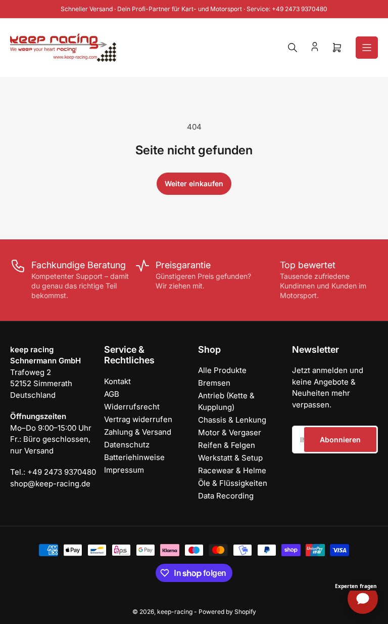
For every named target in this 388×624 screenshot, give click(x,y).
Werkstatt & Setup (230, 458)
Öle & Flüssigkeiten (232, 483)
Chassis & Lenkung (232, 420)
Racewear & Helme (232, 470)
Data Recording (226, 496)
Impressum (124, 470)
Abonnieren (340, 439)
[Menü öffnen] (367, 47)
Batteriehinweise (134, 457)
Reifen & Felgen (226, 445)
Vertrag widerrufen (138, 419)
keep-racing (174, 611)
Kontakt (117, 381)
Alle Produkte (222, 370)
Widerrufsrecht (132, 406)
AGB (111, 394)
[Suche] (292, 47)
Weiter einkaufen (194, 183)
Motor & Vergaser (229, 432)
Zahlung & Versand (137, 432)
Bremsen (214, 383)
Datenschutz (127, 444)
